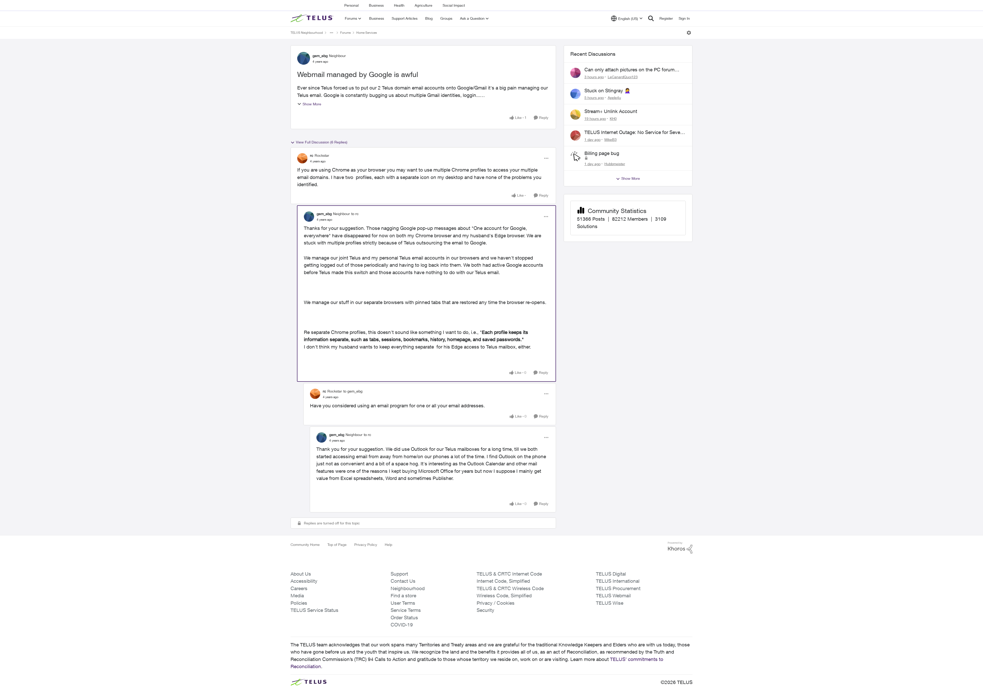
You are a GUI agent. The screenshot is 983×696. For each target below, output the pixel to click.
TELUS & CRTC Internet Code (509, 574)
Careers (299, 588)
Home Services (366, 33)
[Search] (651, 18)
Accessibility (304, 581)
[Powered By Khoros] (680, 548)
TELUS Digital (611, 574)
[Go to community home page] (313, 18)
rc (311, 155)
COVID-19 (402, 624)
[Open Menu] (688, 32)
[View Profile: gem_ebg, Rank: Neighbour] (303, 58)
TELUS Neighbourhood (307, 33)
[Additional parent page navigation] (331, 32)
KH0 (613, 118)
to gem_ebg (352, 391)
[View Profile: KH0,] (575, 114)
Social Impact (454, 5)
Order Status (404, 617)
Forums (345, 33)
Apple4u (614, 97)
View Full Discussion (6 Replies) (321, 142)
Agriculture (423, 5)
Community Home (305, 544)
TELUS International (617, 581)
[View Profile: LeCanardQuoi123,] (575, 73)
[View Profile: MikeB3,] (575, 135)
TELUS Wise (609, 603)
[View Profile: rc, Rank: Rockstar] (302, 158)
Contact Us (403, 581)
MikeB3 (610, 139)
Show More (312, 104)
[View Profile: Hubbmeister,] (575, 156)
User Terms (403, 603)
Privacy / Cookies (496, 603)
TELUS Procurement (618, 588)
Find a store (403, 595)
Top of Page (337, 544)
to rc (355, 213)
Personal (351, 5)
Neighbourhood (408, 588)
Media (297, 595)
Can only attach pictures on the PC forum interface (629, 70)
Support (399, 574)
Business (376, 5)
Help (388, 544)
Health (399, 5)
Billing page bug (601, 153)
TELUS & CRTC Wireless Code (510, 588)
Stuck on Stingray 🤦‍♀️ (607, 90)
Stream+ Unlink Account (610, 111)
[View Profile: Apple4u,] (575, 94)
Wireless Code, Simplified (504, 595)
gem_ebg (320, 55)
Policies (299, 603)
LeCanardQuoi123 (623, 77)
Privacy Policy (365, 544)
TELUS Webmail (613, 595)
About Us (301, 574)
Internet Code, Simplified (503, 581)
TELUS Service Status (314, 610)
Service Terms (406, 610)
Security (485, 610)
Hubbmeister (614, 164)
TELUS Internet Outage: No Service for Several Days (634, 132)
